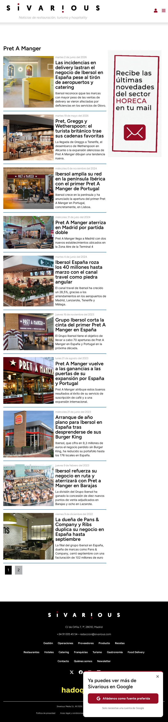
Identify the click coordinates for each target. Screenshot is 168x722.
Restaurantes (31, 652)
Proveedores (86, 643)
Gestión (48, 643)
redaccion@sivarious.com (95, 634)
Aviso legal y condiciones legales (75, 713)
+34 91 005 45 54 (67, 634)
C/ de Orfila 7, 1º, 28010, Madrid (84, 627)
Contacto (63, 661)
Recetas (120, 643)
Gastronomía (115, 652)
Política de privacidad (45, 713)
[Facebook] (81, 672)
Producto (104, 643)
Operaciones (65, 643)
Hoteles (49, 652)
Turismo (97, 652)
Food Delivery (136, 652)
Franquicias (81, 652)
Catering (64, 652)
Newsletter (104, 661)
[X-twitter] (72, 672)
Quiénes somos (83, 661)
